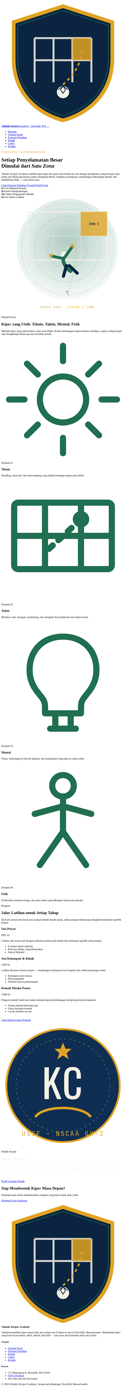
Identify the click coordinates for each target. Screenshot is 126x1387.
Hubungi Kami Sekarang (14, 1200)
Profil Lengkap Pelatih (13, 1181)
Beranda (12, 131)
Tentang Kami (15, 134)
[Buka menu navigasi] (48, 126)
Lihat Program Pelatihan (13, 185)
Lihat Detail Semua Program (16, 1020)
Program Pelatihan (17, 137)
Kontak (12, 146)
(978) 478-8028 (16, 1375)
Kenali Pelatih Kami (37, 185)
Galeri (11, 143)
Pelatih (11, 140)
